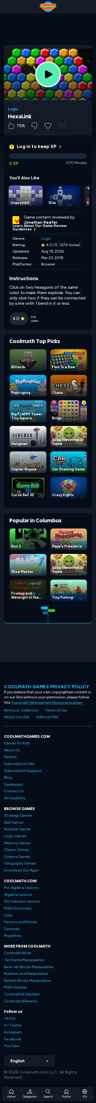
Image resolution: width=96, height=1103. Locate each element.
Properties (12, 935)
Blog (8, 777)
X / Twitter (13, 1025)
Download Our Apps (21, 870)
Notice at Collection (21, 710)
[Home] (48, 6)
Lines (8, 915)
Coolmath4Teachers (22, 994)
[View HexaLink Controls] (62, 126)
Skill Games (13, 822)
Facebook (12, 1039)
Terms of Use (56, 710)
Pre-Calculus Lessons (22, 901)
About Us (12, 750)
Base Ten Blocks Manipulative (28, 967)
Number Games (17, 829)
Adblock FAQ (47, 717)
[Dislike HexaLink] (34, 125)
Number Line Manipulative (26, 973)
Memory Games (17, 843)
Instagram (13, 1032)
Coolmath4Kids (17, 953)
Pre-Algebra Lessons (21, 887)
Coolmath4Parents (20, 1001)
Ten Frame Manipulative (24, 960)
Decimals (12, 929)
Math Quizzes (15, 987)
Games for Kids (17, 743)
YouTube (11, 1046)
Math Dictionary (17, 908)
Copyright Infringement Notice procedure (46, 702)
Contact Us (14, 791)
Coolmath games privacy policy (46, 686)
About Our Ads (17, 717)
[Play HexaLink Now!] (48, 74)
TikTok (9, 1018)
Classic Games (16, 849)
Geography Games (20, 863)
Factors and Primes (20, 922)
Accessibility (14, 798)
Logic (13, 109)
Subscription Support (23, 771)
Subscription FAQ (19, 764)
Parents (10, 757)
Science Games (17, 856)
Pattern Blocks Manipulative (27, 980)
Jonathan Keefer (41, 222)
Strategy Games (18, 815)
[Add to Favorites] (48, 125)
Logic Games (15, 836)
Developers (13, 784)
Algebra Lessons (18, 894)
